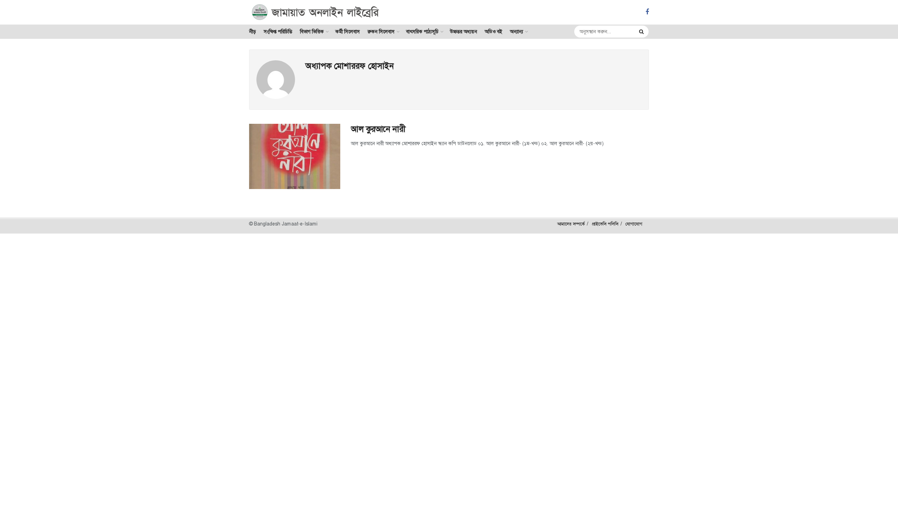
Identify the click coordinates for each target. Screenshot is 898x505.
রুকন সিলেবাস (381, 31)
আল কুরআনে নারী (378, 129)
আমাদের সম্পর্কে (571, 224)
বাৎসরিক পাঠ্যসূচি (422, 31)
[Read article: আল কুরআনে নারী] (294, 156)
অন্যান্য (516, 31)
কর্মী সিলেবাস (347, 31)
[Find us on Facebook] (647, 12)
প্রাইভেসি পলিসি (605, 224)
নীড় (252, 31)
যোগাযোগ (633, 224)
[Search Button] (642, 31)
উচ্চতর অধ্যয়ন (463, 31)
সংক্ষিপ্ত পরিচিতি (278, 31)
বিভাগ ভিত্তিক (312, 31)
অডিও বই (493, 31)
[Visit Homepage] (315, 12)
